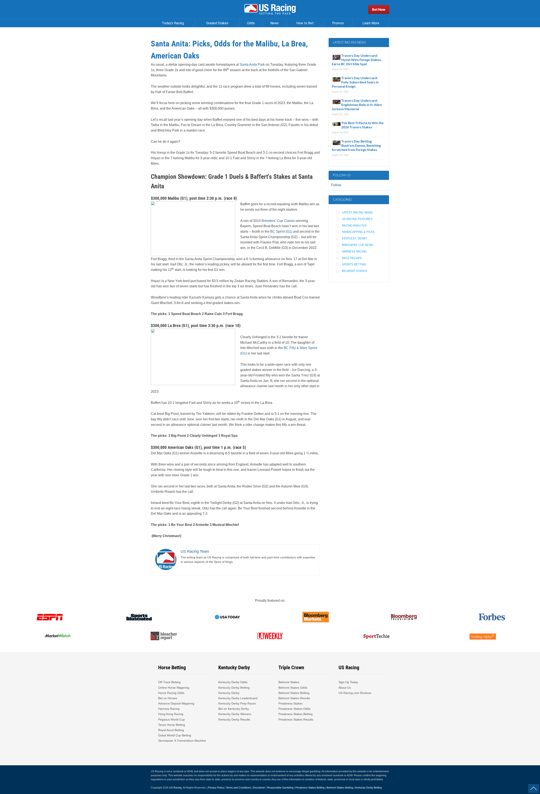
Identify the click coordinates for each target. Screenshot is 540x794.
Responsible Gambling (280, 787)
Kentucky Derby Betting (234, 687)
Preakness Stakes (290, 703)
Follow (336, 185)
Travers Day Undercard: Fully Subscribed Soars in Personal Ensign (355, 82)
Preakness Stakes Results (295, 719)
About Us (345, 687)
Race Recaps (352, 258)
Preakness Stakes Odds (294, 708)
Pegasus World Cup (171, 719)
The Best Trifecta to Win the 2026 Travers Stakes (362, 125)
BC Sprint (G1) (281, 231)
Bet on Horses (167, 698)
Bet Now (378, 9)
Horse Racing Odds (171, 693)
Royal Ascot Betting (171, 730)
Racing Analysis (354, 225)
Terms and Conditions (238, 787)
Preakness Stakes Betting (295, 714)
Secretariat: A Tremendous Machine (182, 740)
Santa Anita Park (252, 64)
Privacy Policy (216, 787)
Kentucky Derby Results (234, 719)
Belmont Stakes (354, 271)
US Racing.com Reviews (355, 693)
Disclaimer (259, 787)
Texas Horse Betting (171, 724)
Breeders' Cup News (357, 245)
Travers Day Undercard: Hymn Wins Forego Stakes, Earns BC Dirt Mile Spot (357, 59)
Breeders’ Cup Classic (278, 221)
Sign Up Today (348, 682)
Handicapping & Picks (358, 231)
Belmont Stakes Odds (292, 687)
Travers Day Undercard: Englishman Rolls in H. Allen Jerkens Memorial (357, 104)
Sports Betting (354, 264)
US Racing (175, 787)
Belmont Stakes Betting (293, 693)
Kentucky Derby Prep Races (237, 703)
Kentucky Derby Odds (232, 682)
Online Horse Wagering (173, 687)
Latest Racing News (357, 212)
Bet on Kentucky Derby (233, 708)
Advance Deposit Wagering (176, 703)
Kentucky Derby (354, 238)
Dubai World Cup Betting (174, 735)
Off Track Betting (169, 682)
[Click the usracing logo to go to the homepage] (270, 9)
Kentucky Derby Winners (234, 714)
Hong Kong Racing (170, 714)
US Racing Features (357, 219)
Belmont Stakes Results (294, 698)
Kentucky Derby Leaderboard (238, 698)
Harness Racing (354, 251)
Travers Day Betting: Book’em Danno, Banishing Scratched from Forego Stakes (356, 145)
